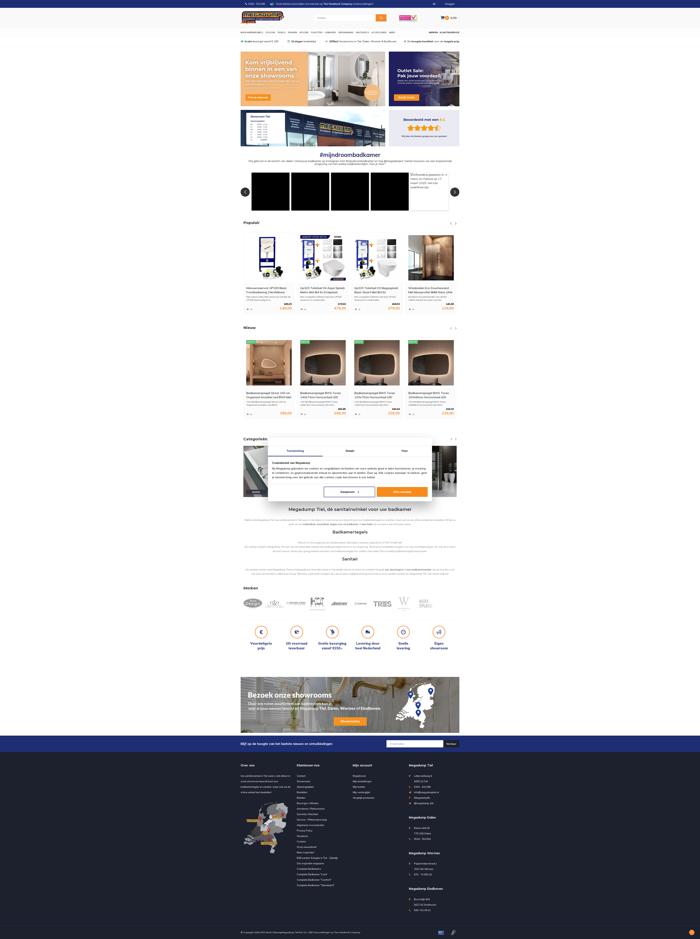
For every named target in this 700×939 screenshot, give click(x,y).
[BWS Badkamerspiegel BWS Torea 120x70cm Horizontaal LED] (323, 362)
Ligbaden (330, 32)
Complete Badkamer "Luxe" (312, 874)
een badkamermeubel (419, 569)
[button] (270, 192)
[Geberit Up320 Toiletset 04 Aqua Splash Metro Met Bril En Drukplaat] (269, 257)
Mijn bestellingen (362, 781)
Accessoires (379, 32)
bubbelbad (309, 524)
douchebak (322, 524)
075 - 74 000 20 (423, 874)
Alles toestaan (402, 491)
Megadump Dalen (422, 817)
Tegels (281, 32)
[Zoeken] (381, 18)
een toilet (367, 524)
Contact (301, 775)
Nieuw (249, 328)
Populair (251, 223)
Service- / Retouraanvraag (312, 819)
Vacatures (302, 836)
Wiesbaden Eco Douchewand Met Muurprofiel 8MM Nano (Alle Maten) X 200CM (376, 290)
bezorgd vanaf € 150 (261, 41)
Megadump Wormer (424, 853)
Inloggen (450, 3)
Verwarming (345, 32)
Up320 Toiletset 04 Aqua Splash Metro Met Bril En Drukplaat (268, 290)
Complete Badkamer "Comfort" (314, 879)
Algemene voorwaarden (310, 825)
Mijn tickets (359, 786)
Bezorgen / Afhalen (308, 803)
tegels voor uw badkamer (344, 524)
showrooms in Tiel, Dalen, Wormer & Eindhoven (362, 41)
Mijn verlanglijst (361, 792)
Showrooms (303, 781)
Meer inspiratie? (305, 852)
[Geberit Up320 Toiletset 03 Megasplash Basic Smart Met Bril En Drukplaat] (323, 257)
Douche (270, 32)
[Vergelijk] (434, 3)
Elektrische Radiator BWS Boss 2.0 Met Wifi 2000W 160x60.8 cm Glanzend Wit (429, 395)
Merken (433, 32)
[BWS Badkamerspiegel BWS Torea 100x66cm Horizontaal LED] (377, 362)
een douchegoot (394, 569)
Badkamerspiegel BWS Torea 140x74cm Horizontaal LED (266, 395)
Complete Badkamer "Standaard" (316, 885)
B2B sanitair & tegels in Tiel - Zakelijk (317, 857)
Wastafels (362, 32)
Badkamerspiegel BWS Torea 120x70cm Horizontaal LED (320, 395)
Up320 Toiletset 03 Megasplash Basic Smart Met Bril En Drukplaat (322, 290)
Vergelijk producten (363, 797)
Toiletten (316, 32)
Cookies (301, 841)
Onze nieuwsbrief (306, 847)
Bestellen (302, 792)
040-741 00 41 (422, 910)
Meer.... (393, 32)
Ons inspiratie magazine (310, 863)
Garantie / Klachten (307, 814)
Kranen (292, 32)
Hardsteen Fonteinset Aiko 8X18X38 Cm (426, 290)
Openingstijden (305, 786)
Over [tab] (405, 450)
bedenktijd (303, 41)
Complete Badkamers (309, 868)
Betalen (301, 797)
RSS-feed (266, 932)
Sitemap (277, 932)
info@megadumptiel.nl (426, 792)
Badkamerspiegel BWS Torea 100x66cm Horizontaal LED (374, 395)
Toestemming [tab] (295, 450)
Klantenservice (449, 32)
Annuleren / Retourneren (311, 808)
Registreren (359, 775)
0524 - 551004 (422, 838)
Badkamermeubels (252, 32)
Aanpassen (347, 491)
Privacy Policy (304, 830)
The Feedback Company (347, 932)
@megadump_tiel (423, 803)
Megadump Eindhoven (426, 889)
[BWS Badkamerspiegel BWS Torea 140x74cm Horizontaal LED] (269, 362)
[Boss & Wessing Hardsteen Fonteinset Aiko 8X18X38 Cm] (431, 257)
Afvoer (304, 32)
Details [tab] (350, 450)
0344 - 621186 (256, 3)
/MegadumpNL (422, 797)
